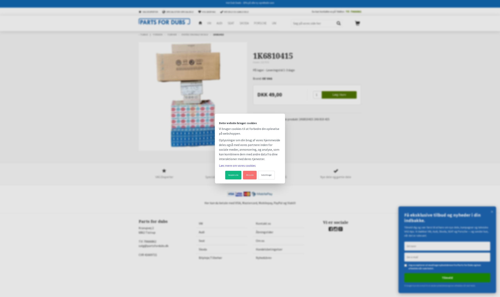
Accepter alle (233, 175)
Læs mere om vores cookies (237, 165)
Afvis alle (250, 175)
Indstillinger (266, 175)
